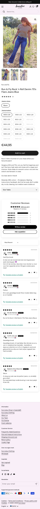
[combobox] (20, 12)
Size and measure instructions (11, 435)
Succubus (21, 503)
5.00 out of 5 (25, 207)
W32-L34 (30, 119)
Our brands (5, 421)
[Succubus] (20, 7)
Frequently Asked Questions (10, 432)
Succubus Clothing (7, 413)
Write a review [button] (20, 227)
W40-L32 (18, 139)
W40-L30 (6, 139)
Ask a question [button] (20, 232)
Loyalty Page (5, 442)
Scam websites (6, 423)
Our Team (4, 418)
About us (4, 415)
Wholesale (4, 454)
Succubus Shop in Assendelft (11, 410)
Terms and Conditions (15, 501)
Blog (2, 465)
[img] (7, 250)
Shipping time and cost (9, 437)
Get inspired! (5, 462)
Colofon (4, 501)
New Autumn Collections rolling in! (20, 2)
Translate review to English (14, 275)
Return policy (5, 440)
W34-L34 (30, 124)
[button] (37, 7)
